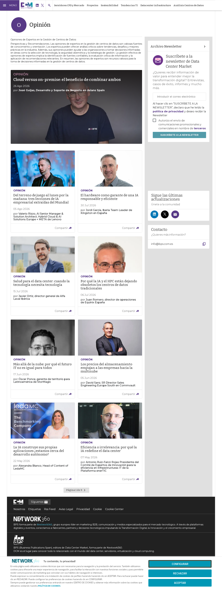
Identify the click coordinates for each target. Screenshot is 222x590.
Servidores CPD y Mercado (69, 5)
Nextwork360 (44, 524)
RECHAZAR (180, 573)
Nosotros (19, 509)
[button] (10, 5)
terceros (200, 128)
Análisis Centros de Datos (188, 5)
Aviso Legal (66, 509)
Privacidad (83, 509)
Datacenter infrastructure (155, 5)
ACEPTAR (180, 583)
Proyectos (92, 5)
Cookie (97, 509)
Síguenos (37, 501)
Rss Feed (50, 509)
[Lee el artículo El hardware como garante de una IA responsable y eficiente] (110, 191)
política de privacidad (168, 111)
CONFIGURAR (180, 564)
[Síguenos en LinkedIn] (154, 214)
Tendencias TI (129, 5)
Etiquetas (34, 509)
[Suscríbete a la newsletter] (175, 214)
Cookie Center (114, 509)
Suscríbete (179, 134)
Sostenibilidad (109, 5)
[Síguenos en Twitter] (165, 214)
